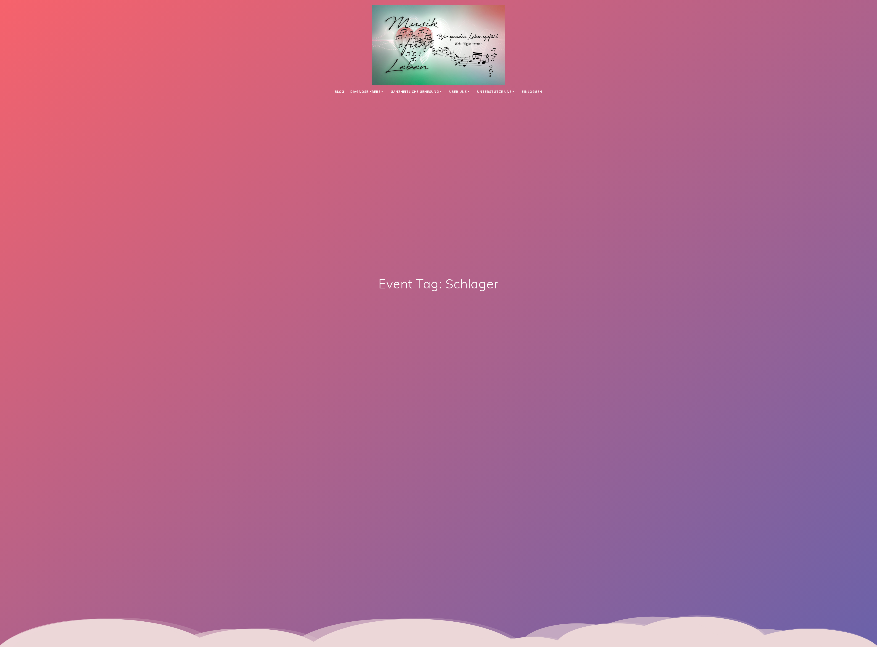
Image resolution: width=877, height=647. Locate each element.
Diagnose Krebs (365, 91)
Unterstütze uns (494, 91)
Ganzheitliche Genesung (415, 91)
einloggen (532, 91)
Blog (339, 91)
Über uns (458, 91)
